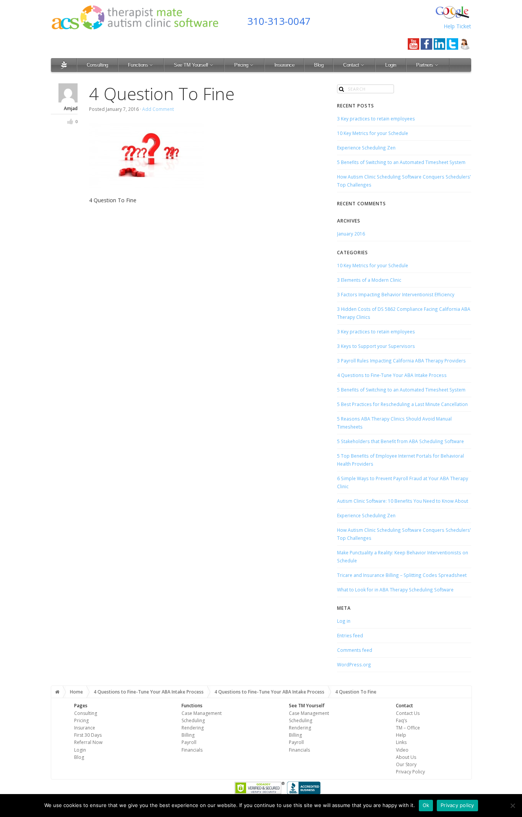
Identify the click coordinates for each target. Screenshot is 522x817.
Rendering (193, 727)
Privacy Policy (410, 771)
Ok (426, 805)
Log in (343, 621)
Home (76, 692)
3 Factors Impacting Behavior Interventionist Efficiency (395, 294)
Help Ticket (457, 26)
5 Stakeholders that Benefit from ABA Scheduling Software (400, 441)
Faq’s (401, 720)
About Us (406, 757)
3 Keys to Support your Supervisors (376, 346)
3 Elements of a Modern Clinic (369, 280)
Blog (318, 65)
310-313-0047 (279, 21)
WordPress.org (354, 664)
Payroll (189, 742)
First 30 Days (88, 735)
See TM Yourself (191, 65)
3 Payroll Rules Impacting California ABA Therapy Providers (401, 360)
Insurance (284, 65)
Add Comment (158, 109)
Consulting (97, 65)
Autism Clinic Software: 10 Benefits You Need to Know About (402, 501)
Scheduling (193, 720)
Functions (138, 65)
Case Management (202, 713)
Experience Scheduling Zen (366, 148)
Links (401, 742)
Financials (192, 750)
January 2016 (351, 234)
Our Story (406, 764)
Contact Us (408, 713)
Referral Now (88, 742)
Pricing (241, 65)
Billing (188, 735)
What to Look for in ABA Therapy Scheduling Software (395, 589)
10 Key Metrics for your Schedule (372, 133)
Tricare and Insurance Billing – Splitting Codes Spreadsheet (402, 575)
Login (390, 65)
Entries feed (350, 635)
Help (401, 735)
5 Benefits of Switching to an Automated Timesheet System (401, 162)
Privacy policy (457, 805)
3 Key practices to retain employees (376, 118)
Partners (424, 65)
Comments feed (354, 650)
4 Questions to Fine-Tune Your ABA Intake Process (392, 375)
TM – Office (408, 727)
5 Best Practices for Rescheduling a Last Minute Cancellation (402, 404)
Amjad (71, 108)
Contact (351, 65)
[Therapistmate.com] (63, 65)
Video (402, 750)
